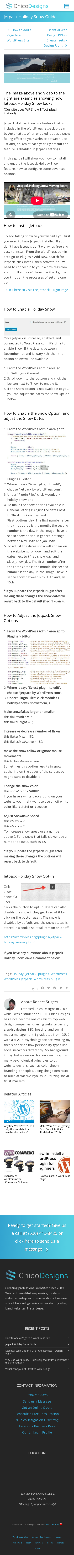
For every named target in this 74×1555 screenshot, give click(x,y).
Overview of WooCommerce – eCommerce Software (16, 1179)
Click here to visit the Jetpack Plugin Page (37, 290)
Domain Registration (41, 1537)
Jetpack (30, 974)
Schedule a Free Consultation (37, 1414)
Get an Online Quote (37, 1407)
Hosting (58, 1537)
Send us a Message (37, 1401)
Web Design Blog (20, 1537)
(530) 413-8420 (37, 1395)
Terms (37, 1548)
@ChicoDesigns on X (37, 1420)
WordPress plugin (47, 979)
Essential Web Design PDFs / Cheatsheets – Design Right (34, 1352)
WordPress (59, 974)
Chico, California (51, 1524)
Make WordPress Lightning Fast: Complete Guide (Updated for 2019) (55, 1129)
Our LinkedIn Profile (37, 1432)
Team (28, 1542)
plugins (43, 974)
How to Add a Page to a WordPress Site (27, 1338)
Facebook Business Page (37, 1426)
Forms (50, 1542)
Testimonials (16, 1542)
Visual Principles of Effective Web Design (27, 1369)
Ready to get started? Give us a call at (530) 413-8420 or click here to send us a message (37, 1237)
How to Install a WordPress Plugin (55, 1177)
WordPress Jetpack (18, 979)
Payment (39, 1542)
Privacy (60, 1542)
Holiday (18, 974)
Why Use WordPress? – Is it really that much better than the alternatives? (19, 1129)
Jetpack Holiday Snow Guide (20, 1344)
